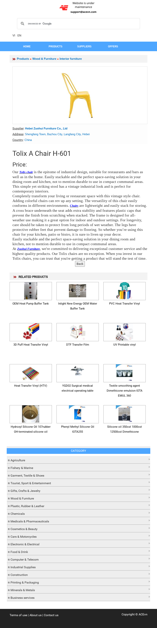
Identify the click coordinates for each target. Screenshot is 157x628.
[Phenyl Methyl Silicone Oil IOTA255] (77, 413)
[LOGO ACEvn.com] (78, 7)
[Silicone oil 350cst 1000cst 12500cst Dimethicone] (124, 413)
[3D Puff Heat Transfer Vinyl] (30, 331)
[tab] (78, 460)
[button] (78, 459)
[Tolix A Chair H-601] (80, 95)
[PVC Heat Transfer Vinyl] (124, 290)
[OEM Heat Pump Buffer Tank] (30, 290)
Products (23, 58)
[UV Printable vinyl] (124, 331)
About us (35, 615)
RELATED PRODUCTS (33, 277)
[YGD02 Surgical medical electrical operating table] (77, 370)
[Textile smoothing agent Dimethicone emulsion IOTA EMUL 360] (124, 372)
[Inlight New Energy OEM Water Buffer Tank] (77, 290)
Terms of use (18, 615)
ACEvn (143, 614)
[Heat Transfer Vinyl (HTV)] (30, 372)
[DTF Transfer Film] (77, 331)
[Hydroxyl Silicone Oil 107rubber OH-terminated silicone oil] (30, 413)
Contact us (51, 615)
